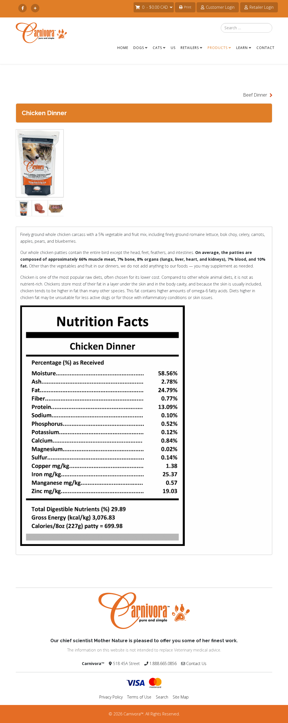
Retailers (190, 49)
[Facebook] (22, 8)
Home (122, 49)
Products (218, 49)
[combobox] (246, 28)
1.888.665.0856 (163, 663)
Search (162, 697)
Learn (242, 49)
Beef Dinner (255, 95)
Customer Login (220, 7)
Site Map (181, 697)
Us (173, 49)
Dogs (138, 49)
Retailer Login (261, 7)
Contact (265, 49)
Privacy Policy (111, 697)
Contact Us (196, 663)
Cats (157, 49)
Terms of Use (139, 697)
